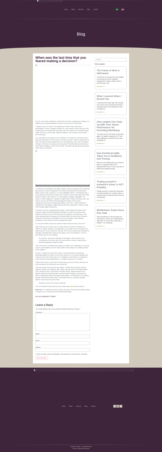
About (73, 9)
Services (81, 9)
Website (37, 347)
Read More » (101, 86)
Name (37, 333)
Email (37, 340)
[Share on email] (43, 300)
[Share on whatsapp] (41, 300)
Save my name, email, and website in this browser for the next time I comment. (62, 354)
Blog (88, 9)
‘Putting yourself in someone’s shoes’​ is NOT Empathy (110, 184)
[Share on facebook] (35, 300)
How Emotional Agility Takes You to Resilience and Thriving (109, 156)
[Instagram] (114, 406)
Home (66, 9)
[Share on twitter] (37, 300)
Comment (39, 312)
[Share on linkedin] (39, 300)
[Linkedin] (121, 406)
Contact (95, 9)
